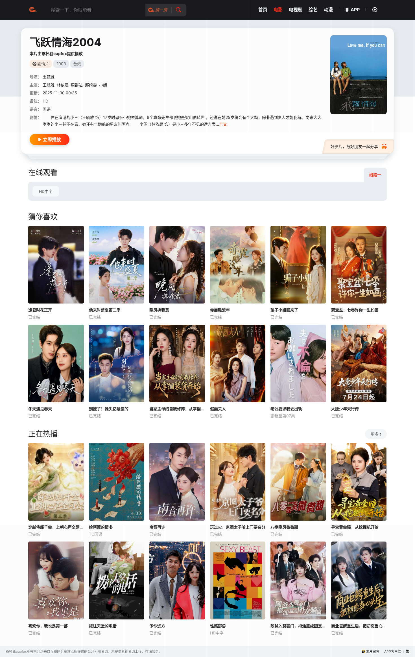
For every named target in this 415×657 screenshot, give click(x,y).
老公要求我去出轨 (286, 408)
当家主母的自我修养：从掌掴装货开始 (177, 408)
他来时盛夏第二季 (105, 309)
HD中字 (46, 191)
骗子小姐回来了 (284, 309)
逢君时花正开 (40, 309)
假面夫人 (218, 408)
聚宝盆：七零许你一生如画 (355, 309)
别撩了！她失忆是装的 (108, 408)
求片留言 (372, 651)
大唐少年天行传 (345, 408)
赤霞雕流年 (220, 309)
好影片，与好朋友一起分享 (354, 146)
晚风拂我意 (159, 309)
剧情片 (43, 63)
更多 (375, 434)
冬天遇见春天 (40, 408)
